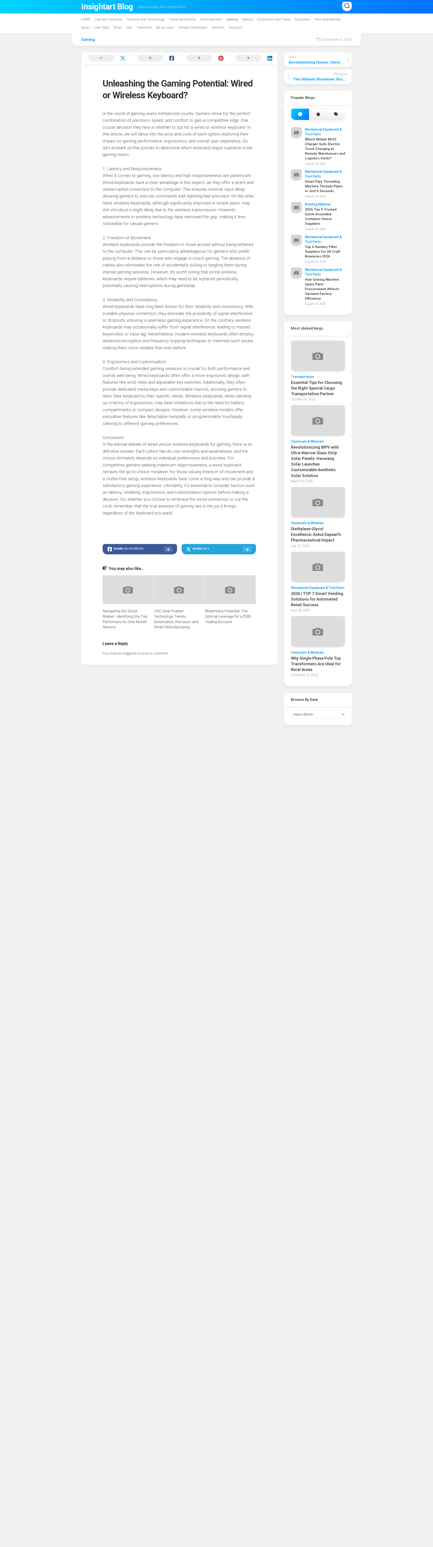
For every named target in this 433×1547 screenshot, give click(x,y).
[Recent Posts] (300, 114)
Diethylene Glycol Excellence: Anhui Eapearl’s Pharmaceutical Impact (316, 534)
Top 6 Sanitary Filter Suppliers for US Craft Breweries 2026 (322, 251)
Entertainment (211, 19)
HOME (85, 19)
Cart (129, 27)
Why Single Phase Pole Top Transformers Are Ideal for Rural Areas (316, 664)
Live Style (101, 27)
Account (235, 27)
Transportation (302, 377)
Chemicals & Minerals (307, 441)
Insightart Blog (107, 6)
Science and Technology (146, 19)
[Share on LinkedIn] (253, 58)
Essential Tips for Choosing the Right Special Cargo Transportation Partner (316, 388)
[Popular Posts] (318, 114)
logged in (130, 653)
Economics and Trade (274, 19)
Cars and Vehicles (108, 19)
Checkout (144, 27)
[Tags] (336, 114)
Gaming (232, 19)
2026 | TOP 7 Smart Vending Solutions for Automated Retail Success (317, 599)
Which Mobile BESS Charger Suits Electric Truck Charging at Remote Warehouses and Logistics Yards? (325, 148)
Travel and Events (182, 19)
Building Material (318, 204)
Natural (247, 19)
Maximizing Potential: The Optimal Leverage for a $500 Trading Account (228, 616)
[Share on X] (105, 58)
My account (165, 27)
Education (302, 19)
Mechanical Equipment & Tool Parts (318, 588)
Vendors (218, 27)
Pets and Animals (328, 19)
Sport (85, 27)
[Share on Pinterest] (203, 58)
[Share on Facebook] (155, 58)
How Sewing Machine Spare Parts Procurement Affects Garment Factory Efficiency (322, 289)
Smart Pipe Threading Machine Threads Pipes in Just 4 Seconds (324, 186)
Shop (117, 27)
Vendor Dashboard (192, 27)
